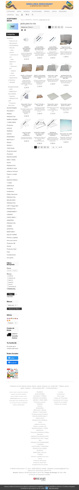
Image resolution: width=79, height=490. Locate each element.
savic (19, 402)
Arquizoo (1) (12, 278)
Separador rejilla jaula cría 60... (53, 76)
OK (47, 488)
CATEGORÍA (11, 11)
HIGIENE (12, 82)
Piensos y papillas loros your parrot (12, 239)
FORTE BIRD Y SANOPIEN (11, 219)
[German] (11, 319)
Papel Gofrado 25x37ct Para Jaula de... (66, 48)
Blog (17, 15)
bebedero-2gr (14, 394)
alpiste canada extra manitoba (21, 392)
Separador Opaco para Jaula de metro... (26, 105)
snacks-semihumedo (18, 405)
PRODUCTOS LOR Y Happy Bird (12, 204)
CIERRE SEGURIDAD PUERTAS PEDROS (26, 49)
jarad (12, 398)
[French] (9, 319)
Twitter (12, 358)
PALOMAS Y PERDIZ (10, 112)
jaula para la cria (13, 56)
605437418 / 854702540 (35, 470)
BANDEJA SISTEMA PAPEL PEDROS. (53, 134)
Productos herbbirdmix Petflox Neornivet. (12, 191)
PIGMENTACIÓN (13, 87)
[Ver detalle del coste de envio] (9, 335)
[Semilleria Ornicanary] (39, 5)
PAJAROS (27, 11)
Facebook (13, 362)
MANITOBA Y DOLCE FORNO (12, 233)
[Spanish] (7, 321)
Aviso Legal (60, 396)
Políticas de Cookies (61, 404)
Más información (53, 488)
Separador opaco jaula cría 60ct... (66, 104)
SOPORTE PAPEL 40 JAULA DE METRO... (39, 134)
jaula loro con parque (22, 398)
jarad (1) (11, 282)
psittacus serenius (12, 171)
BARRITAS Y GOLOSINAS (12, 93)
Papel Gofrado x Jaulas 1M (40, 104)
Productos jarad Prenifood (11, 152)
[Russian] (17, 319)
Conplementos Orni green (11, 256)
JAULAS (11, 48)
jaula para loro (13, 67)
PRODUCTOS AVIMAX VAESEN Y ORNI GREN (12, 119)
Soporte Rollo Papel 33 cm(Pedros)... (26, 134)
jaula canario (11, 51)
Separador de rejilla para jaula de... (66, 134)
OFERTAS (10, 15)
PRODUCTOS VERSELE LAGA (12, 167)
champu (16, 396)
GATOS (54, 11)
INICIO (19, 11)
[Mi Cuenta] (22, 15)
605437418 (47, 470)
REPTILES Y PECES (11, 141)
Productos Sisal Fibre (12, 104)
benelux (20, 394)
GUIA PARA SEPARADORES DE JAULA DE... (40, 48)
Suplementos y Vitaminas (12, 79)
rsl (16, 402)
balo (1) (11, 280)
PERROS (47, 11)
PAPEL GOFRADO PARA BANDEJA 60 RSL (39, 77)
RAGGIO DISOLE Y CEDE (12, 181)
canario (12, 396)
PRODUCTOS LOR (13, 100)
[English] (7, 319)
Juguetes (12, 96)
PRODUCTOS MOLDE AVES (11, 198)
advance (11, 392)
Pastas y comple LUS (12, 175)
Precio (9, 268)
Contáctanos (61, 394)
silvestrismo (24, 402)
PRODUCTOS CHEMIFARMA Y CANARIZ (12, 211)
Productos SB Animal (11, 245)
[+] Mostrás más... (11, 288)
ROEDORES (62, 11)
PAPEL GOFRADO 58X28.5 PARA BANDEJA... (26, 77)
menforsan (22, 400)
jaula (15, 398)
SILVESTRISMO (37, 11)
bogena (24, 394)
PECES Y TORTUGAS (10, 147)
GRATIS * (15, 334)
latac (17, 400)
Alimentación (13, 43)
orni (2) (11, 284)
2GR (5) (11, 276)
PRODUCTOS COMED (11, 224)
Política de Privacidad (60, 398)
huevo (25, 396)
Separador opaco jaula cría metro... (52, 104)
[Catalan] (10, 321)
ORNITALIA (10, 185)
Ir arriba (60, 392)
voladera (13, 71)
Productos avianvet (10, 126)
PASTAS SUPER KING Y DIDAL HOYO (12, 159)
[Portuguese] (15, 319)
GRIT (11, 89)
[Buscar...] (32, 15)
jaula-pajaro (12, 400)
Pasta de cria (13, 41)
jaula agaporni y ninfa (12, 62)
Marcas (9, 274)
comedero (21, 396)
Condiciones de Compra (60, 400)
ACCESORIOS (13, 45)
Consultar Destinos (15, 337)
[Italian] (13, 319)
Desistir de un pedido (60, 402)
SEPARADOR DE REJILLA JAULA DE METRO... (66, 77)
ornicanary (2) (12, 286)
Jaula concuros (12, 74)
